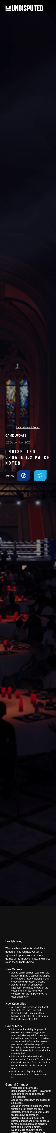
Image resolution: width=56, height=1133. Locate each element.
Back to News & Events (28, 427)
